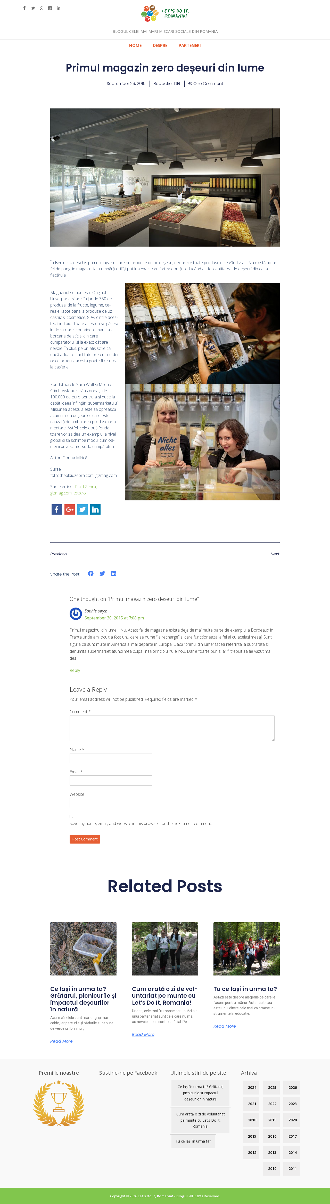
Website (77, 794)
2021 (252, 1103)
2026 (292, 1087)
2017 (292, 1136)
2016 (272, 1136)
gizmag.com (61, 493)
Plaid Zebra (85, 487)
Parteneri (190, 45)
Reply (75, 670)
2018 (252, 1120)
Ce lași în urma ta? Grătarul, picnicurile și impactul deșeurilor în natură (83, 999)
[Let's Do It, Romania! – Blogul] (165, 20)
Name (77, 749)
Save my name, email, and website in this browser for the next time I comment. (141, 823)
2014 (292, 1152)
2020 (292, 1120)
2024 (252, 1087)
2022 (272, 1103)
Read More (61, 1041)
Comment (80, 711)
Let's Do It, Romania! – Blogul (163, 1196)
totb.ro (79, 493)
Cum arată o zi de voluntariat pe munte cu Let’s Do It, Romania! (165, 996)
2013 (272, 1152)
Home (135, 45)
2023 (292, 1103)
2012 (252, 1152)
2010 (272, 1168)
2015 (252, 1136)
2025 (272, 1087)
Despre (160, 45)
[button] (91, 574)
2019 (272, 1120)
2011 (292, 1168)
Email (76, 772)
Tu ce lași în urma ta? (245, 989)
